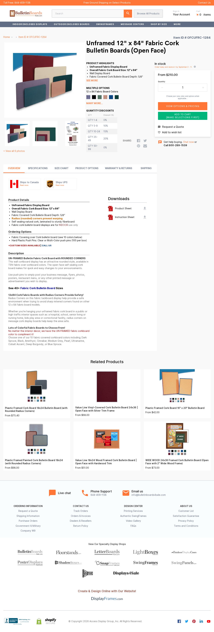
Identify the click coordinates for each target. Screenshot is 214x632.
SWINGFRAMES (105, 24)
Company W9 (28, 530)
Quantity (161, 82)
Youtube (209, 621)
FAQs (133, 526)
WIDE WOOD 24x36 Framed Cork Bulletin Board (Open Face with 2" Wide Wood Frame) (176, 462)
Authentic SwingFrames (133, 516)
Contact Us (204, 2)
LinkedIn (201, 621)
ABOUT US (186, 506)
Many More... (94, 103)
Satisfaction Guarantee (186, 516)
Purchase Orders (28, 520)
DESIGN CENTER (133, 506)
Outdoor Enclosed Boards (71, 24)
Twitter (187, 621)
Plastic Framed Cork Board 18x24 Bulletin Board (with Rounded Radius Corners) (36, 410)
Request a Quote (28, 511)
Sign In (176, 11)
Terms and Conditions (186, 526)
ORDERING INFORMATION (28, 506)
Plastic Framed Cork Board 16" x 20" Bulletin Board (174, 408)
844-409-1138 (22, 2)
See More (92, 80)
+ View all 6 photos (14, 151)
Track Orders (80, 511)
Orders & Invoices (81, 516)
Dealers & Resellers (80, 520)
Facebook (179, 621)
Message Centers (132, 24)
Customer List (186, 511)
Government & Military (28, 526)
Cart (198, 11)
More (177, 24)
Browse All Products (148, 13)
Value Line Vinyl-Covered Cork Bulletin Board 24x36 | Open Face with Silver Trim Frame (106, 409)
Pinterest (194, 621)
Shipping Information (28, 516)
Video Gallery (133, 520)
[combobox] (92, 14)
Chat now (188, 142)
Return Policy (80, 526)
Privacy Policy (186, 520)
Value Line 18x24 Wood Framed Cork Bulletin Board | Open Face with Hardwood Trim (106, 462)
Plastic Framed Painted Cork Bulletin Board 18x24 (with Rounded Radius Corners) (34, 462)
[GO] (128, 14)
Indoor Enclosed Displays (30, 24)
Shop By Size (159, 24)
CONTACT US (81, 506)
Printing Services (133, 511)
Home (6, 37)
